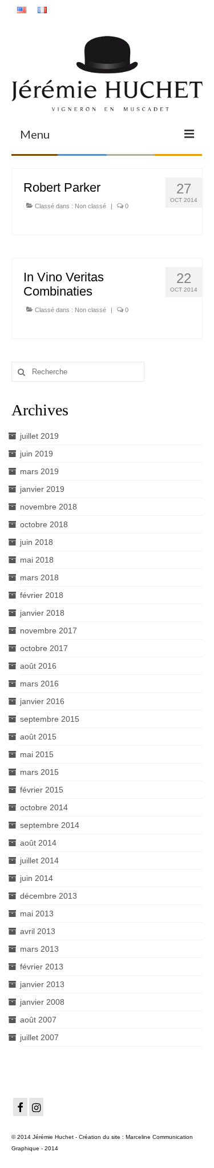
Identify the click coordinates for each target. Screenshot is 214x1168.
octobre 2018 (44, 524)
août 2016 (38, 665)
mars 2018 (39, 577)
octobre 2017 (44, 648)
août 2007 (38, 1019)
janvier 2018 (42, 612)
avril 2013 (37, 931)
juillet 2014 (39, 860)
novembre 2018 (48, 506)
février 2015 (41, 789)
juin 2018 (36, 542)
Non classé (90, 206)
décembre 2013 (48, 895)
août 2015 (38, 736)
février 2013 (41, 966)
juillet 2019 (39, 435)
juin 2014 (36, 878)
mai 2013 (37, 913)
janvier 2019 (42, 489)
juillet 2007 (39, 1037)
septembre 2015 (49, 719)
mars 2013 (39, 948)
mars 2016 (39, 683)
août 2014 (38, 842)
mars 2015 (39, 772)
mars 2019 (39, 471)
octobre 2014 (44, 807)
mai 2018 (37, 559)
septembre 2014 (49, 825)
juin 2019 (36, 453)
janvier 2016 (42, 701)
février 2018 (41, 595)
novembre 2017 (48, 630)
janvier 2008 (42, 1002)
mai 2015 (37, 754)
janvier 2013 (42, 984)
